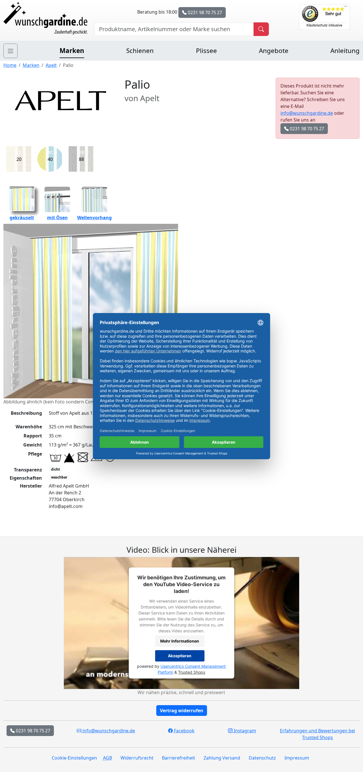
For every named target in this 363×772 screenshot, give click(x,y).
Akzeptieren (179, 655)
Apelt (51, 65)
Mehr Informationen (179, 641)
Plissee (206, 50)
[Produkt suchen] (261, 29)
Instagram (244, 731)
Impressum (296, 758)
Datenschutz (262, 758)
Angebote (273, 50)
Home (9, 65)
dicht (55, 469)
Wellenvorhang (94, 217)
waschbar (59, 477)
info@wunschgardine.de (306, 113)
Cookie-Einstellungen (74, 758)
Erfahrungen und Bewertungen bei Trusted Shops (317, 734)
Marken (72, 50)
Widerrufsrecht (137, 758)
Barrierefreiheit (178, 758)
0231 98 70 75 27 (204, 12)
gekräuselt (22, 217)
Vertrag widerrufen (181, 710)
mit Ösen (57, 217)
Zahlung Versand (222, 758)
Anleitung (345, 50)
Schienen (140, 50)
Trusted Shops (191, 672)
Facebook (184, 731)
